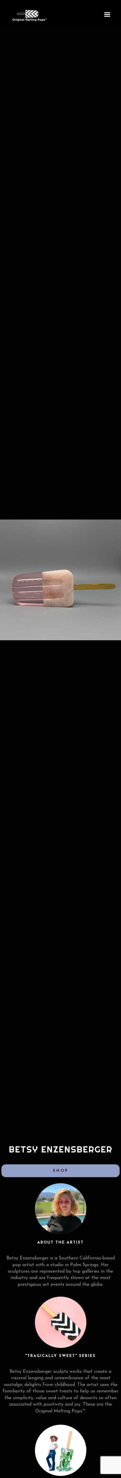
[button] (107, 15)
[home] (15, 15)
